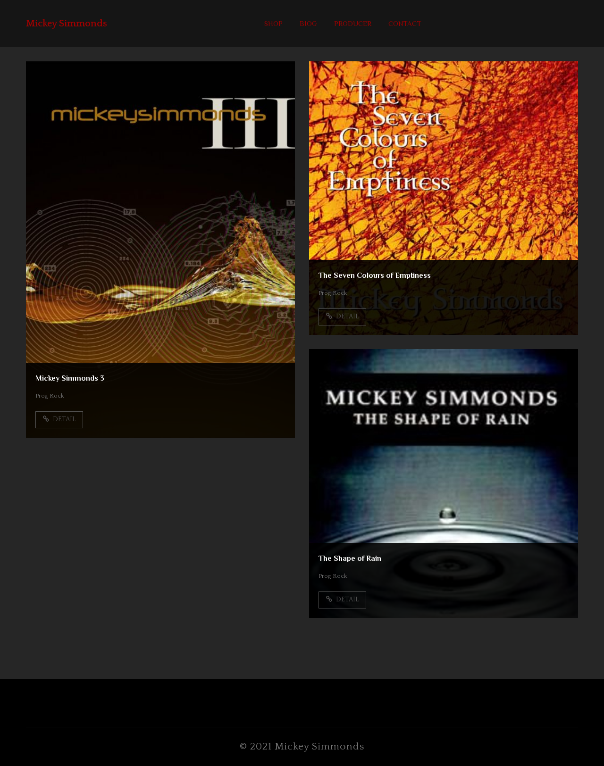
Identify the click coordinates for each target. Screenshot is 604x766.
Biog (308, 23)
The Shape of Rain (350, 558)
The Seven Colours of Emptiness (375, 275)
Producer (352, 23)
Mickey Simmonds (66, 23)
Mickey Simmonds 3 (69, 378)
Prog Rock (49, 395)
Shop (273, 23)
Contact (404, 23)
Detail (63, 419)
